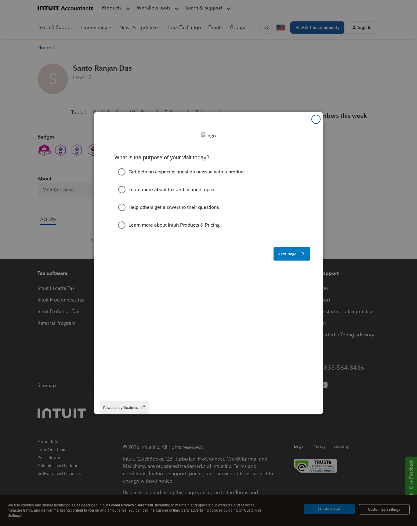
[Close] (316, 119)
